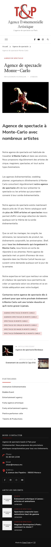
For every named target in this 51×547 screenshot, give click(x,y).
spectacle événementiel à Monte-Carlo (22, 333)
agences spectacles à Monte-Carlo (20, 317)
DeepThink (26, 543)
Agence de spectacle (13, 58)
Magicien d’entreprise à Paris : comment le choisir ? (28, 525)
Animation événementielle (14, 386)
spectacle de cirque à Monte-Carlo (20, 325)
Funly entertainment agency (15, 408)
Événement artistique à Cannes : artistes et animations (29, 500)
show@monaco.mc (14, 464)
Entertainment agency (12, 397)
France (17, 496)
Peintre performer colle (12, 413)
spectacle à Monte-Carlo (16, 321)
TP (34, 543)
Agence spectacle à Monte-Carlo (19, 313)
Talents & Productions (12, 419)
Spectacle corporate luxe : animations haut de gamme (26, 513)
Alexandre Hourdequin (16, 77)
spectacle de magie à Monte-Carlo (20, 329)
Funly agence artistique (12, 403)
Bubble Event (8, 392)
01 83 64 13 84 (13, 457)
